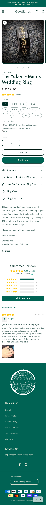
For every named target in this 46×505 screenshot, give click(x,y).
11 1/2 (16, 116)
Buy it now (23, 160)
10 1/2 (34, 110)
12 (26, 116)
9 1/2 (14, 110)
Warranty (9, 439)
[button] (3, 11)
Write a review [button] (23, 298)
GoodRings (19, 500)
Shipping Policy (11, 433)
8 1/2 (33, 104)
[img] (8, 315)
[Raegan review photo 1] (8, 351)
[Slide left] (17, 68)
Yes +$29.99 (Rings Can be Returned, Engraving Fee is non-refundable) (19, 126)
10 (24, 110)
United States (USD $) (22, 482)
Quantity (5, 137)
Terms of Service (12, 428)
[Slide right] (28, 68)
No (5, 132)
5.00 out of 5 (30, 271)
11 (6, 116)
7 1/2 (14, 104)
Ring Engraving (8, 121)
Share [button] (7, 251)
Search (8, 410)
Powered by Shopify (29, 500)
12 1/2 (36, 116)
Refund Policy (11, 422)
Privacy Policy (11, 416)
